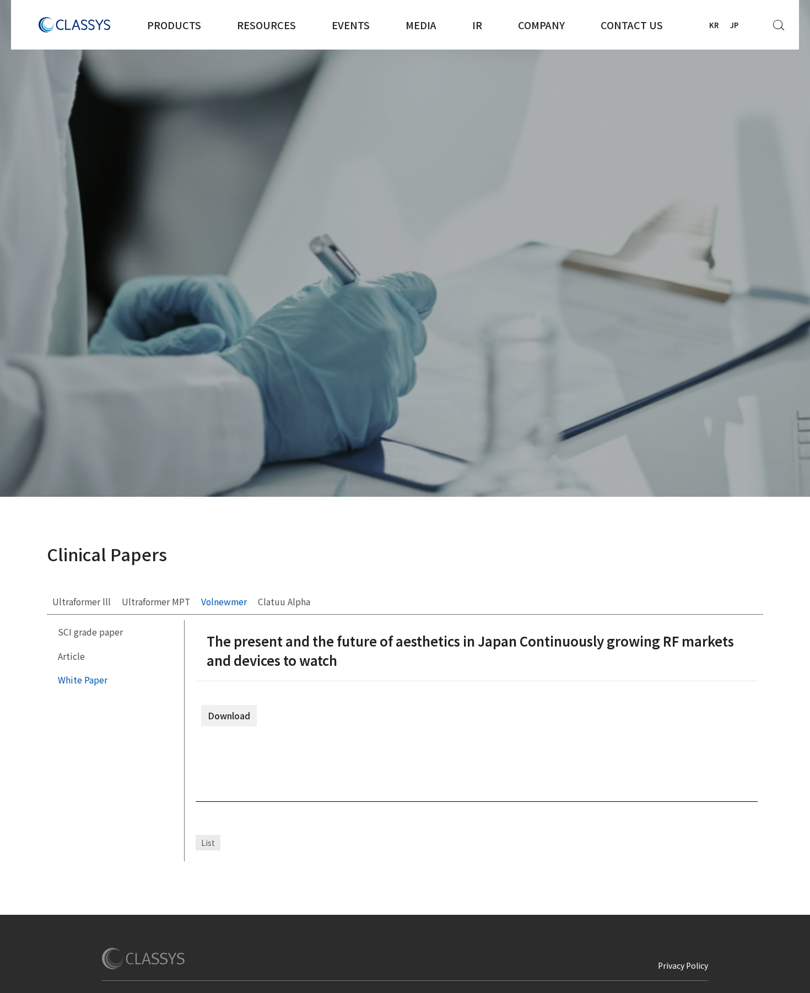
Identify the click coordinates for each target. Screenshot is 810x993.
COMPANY (541, 25)
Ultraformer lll (81, 601)
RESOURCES (266, 25)
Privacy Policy (683, 965)
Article (71, 656)
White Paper (82, 680)
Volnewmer (224, 601)
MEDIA (421, 25)
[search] (779, 22)
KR (714, 25)
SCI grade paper (90, 632)
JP (734, 25)
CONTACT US (632, 25)
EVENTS (351, 25)
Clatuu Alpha (284, 601)
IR (477, 25)
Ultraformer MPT (156, 601)
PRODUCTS (174, 25)
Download (229, 715)
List (208, 842)
